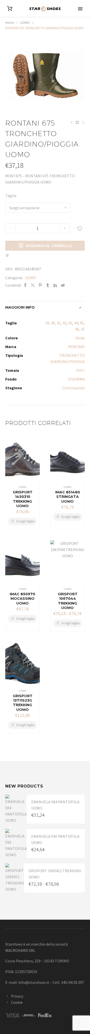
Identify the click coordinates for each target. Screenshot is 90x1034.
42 (64, 322)
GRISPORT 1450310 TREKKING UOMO (22, 499)
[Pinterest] (40, 285)
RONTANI (76, 346)
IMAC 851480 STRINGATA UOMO (67, 496)
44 (76, 322)
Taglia (10, 195)
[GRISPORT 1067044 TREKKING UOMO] (67, 562)
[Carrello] (9, 8)
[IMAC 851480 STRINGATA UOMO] (67, 460)
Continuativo (73, 387)
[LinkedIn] (55, 285)
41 (59, 322)
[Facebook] (25, 285)
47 (83, 329)
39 (47, 322)
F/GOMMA (76, 379)
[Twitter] (32, 285)
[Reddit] (62, 285)
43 (70, 322)
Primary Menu (80, 8)
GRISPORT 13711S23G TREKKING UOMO (22, 703)
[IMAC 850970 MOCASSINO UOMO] (22, 562)
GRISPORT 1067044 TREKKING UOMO (68, 601)
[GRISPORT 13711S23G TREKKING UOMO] (22, 663)
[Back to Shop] (77, 122)
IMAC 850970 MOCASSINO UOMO (22, 598)
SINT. (80, 370)
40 (53, 322)
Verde (80, 337)
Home (9, 22)
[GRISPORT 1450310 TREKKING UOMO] (22, 460)
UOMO (25, 22)
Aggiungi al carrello (45, 246)
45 (82, 322)
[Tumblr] (48, 285)
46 (77, 329)
